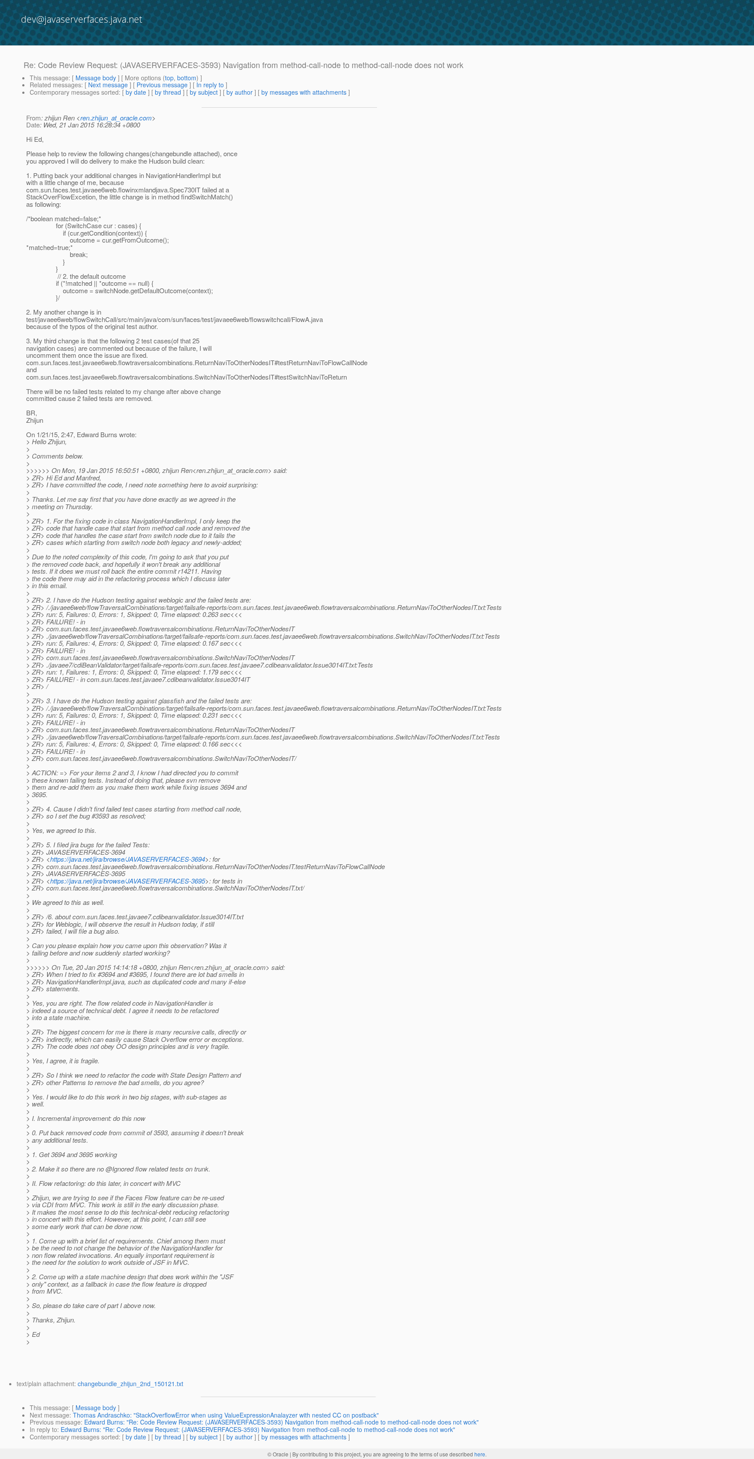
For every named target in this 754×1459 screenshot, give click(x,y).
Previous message (162, 84)
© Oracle (277, 1454)
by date (136, 92)
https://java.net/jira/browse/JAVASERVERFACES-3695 (127, 880)
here (479, 1454)
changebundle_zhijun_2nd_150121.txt (130, 1383)
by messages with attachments (303, 92)
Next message (108, 84)
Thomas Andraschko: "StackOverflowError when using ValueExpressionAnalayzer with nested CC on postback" (226, 1415)
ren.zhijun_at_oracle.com (116, 117)
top (169, 77)
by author (239, 92)
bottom (186, 77)
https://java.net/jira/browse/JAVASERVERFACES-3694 (127, 858)
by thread (168, 92)
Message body (95, 77)
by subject (204, 92)
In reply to (210, 84)
